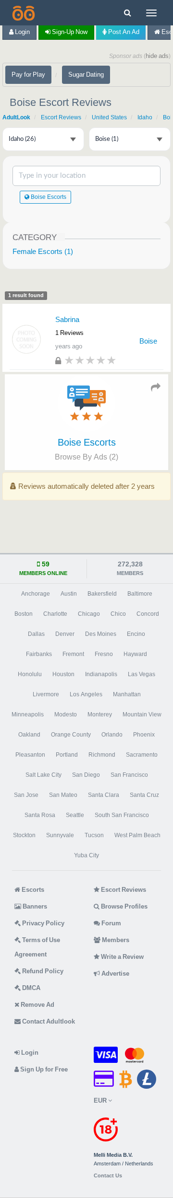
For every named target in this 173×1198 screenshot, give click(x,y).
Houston (63, 674)
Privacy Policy (42, 923)
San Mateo (63, 795)
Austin (69, 594)
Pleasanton (30, 755)
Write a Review (121, 957)
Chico (118, 614)
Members (114, 940)
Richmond (101, 755)
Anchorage (35, 594)
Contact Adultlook (48, 1021)
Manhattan (127, 694)
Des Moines (100, 634)
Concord (147, 614)
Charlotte (55, 614)
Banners (34, 906)
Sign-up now (68, 32)
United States (109, 117)
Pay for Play (28, 74)
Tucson (94, 835)
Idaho (144, 117)
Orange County (71, 734)
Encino (136, 634)
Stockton (24, 835)
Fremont (73, 654)
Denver (64, 634)
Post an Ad (123, 32)
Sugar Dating (86, 74)
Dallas (36, 634)
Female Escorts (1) (42, 251)
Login (21, 32)
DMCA (30, 988)
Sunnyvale (60, 835)
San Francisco (129, 775)
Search (126, 175)
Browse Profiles (123, 906)
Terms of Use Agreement (37, 947)
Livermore (46, 694)
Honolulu (30, 674)
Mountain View (142, 714)
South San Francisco (122, 815)
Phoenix (144, 734)
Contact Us (108, 1175)
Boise (148, 341)
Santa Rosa (40, 815)
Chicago (89, 614)
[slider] (90, 360)
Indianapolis (101, 674)
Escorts (32, 890)
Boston (23, 614)
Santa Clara (103, 795)
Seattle (75, 815)
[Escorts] (23, 12)
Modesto (65, 714)
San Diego (86, 775)
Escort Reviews (61, 117)
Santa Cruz (144, 795)
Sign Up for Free (43, 1069)
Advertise (114, 973)
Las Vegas (141, 674)
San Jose (26, 795)
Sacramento (142, 755)
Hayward (135, 654)
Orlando (112, 734)
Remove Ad (36, 1005)
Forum (110, 923)
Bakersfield (102, 594)
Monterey (99, 714)
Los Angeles (86, 694)
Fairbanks (39, 654)
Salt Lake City (43, 775)
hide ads (157, 56)
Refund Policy (42, 971)
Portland (67, 755)
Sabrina (67, 319)
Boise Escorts (47, 197)
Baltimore (139, 594)
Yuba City (86, 855)
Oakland (29, 734)
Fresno (104, 654)
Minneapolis (28, 714)
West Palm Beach (137, 835)
